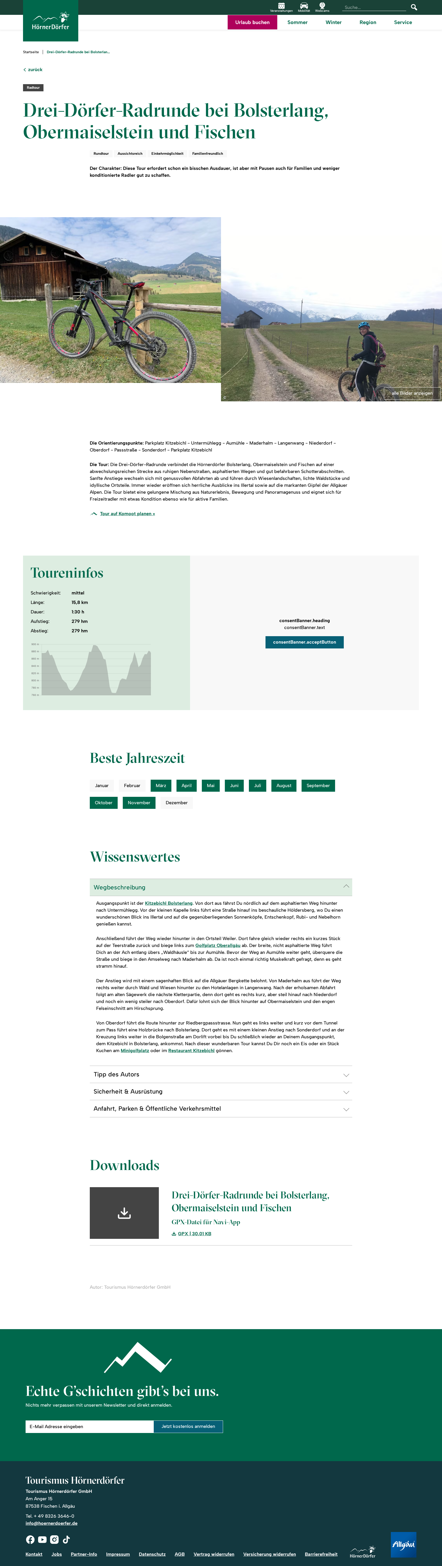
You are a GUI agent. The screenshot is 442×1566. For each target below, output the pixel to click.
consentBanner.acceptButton (304, 642)
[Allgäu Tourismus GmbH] (403, 1545)
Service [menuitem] (403, 22)
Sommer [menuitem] (298, 22)
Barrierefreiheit (321, 1554)
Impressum (118, 1554)
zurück (35, 69)
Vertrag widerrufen (214, 1554)
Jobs (56, 1554)
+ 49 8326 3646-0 (54, 1516)
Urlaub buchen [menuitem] (252, 22)
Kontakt (34, 1554)
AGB (180, 1554)
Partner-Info (84, 1554)
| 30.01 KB (194, 1234)
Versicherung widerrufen (269, 1554)
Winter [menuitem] (334, 22)
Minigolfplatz (135, 1050)
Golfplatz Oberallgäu (217, 945)
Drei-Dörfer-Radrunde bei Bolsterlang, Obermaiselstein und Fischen (79, 52)
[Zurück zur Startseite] (50, 20)
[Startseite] (362, 1552)
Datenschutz (152, 1554)
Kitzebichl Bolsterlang (169, 903)
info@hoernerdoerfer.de (52, 1523)
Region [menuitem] (368, 22)
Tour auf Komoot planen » (127, 513)
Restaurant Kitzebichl (191, 1050)
